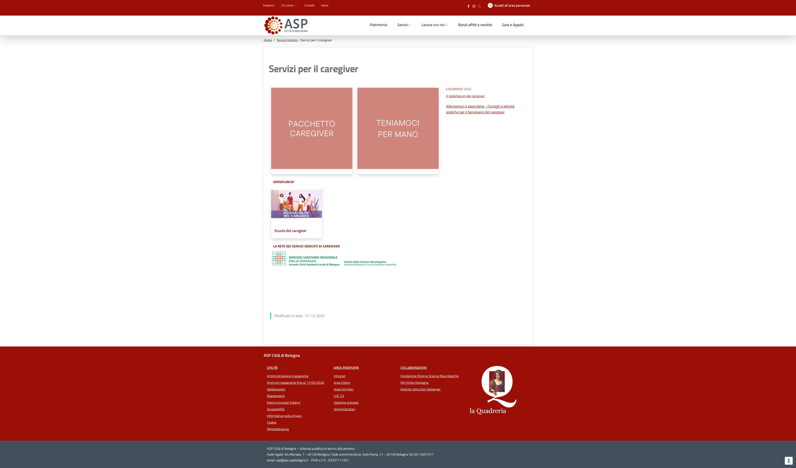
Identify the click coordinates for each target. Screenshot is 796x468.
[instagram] (474, 6)
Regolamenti (276, 395)
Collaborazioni (413, 367)
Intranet (339, 375)
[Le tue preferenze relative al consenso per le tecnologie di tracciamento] (789, 461)
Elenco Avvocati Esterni (283, 402)
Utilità (272, 367)
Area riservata (346, 367)
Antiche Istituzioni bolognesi (420, 389)
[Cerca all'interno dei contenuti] (479, 6)
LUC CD (339, 395)
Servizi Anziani (287, 40)
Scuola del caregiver (290, 230)
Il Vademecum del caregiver (465, 96)
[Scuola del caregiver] (296, 205)
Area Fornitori (343, 389)
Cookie (271, 422)
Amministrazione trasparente (287, 375)
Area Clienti (342, 382)
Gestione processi (346, 402)
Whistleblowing (278, 429)
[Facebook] (468, 6)
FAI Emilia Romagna (414, 382)
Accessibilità (275, 409)
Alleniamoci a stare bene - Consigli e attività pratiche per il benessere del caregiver (480, 109)
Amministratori (344, 409)
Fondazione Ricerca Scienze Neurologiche (429, 375)
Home (268, 40)
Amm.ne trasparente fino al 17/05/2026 (295, 382)
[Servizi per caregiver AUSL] (334, 259)
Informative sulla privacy (284, 415)
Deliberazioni (276, 389)
